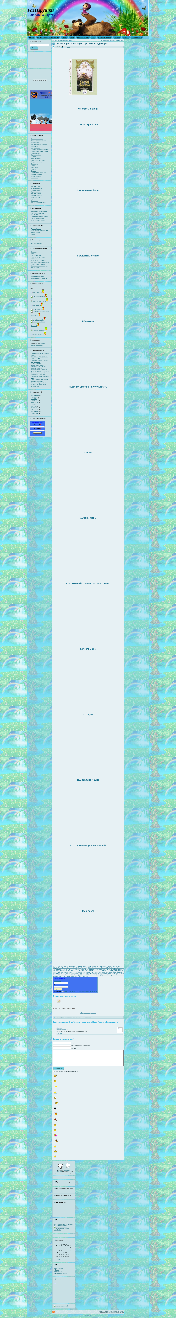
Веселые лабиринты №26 (38, 383)
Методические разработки (38, 172)
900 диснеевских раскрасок (88, 1013)
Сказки (33, 234)
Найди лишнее (35, 148)
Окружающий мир (36, 155)
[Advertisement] (36, 60)
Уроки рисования (36, 158)
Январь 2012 (34, 413)
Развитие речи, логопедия (38, 260)
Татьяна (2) (40, 334)
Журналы (33, 252)
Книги (32, 253)
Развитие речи (35, 156)
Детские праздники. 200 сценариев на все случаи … (39, 373)
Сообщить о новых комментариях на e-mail (67, 1071)
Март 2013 (34, 399)
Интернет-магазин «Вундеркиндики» (36, 175)
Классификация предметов (39, 144)
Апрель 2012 (34, 408)
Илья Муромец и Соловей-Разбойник (64, 40)
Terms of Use (108, 1311)
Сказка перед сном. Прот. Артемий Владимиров (82, 43)
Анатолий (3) (42, 301)
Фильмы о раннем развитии (39, 278)
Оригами (33, 165)
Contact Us (101, 1311)
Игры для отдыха (36, 186)
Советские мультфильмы (38, 220)
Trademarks (116, 1311)
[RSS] (53, 1312)
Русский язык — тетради (38, 264)
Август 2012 (34, 402)
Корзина (33, 171)
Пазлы (33, 199)
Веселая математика (37, 139)
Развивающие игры (36, 188)
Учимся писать (35, 267)
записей (59, 1271)
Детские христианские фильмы (40, 230)
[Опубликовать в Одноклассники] (59, 1002)
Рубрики (33, 169)
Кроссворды (34, 164)
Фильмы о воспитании (37, 276)
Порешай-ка (34, 201)
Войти (57, 1270)
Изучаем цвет (35, 142)
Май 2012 (34, 406)
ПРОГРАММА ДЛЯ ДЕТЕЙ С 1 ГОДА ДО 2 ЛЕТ (39, 357)
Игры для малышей (36, 195)
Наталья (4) (41, 296)
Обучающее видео (36, 243)
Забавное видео (35, 232)
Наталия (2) (41, 330)
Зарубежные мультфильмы (39, 211)
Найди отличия (35, 153)
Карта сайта (34, 167)
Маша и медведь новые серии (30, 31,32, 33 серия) (39, 380)
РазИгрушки (40, 9)
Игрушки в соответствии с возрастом (112, 40)
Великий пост (35, 386)
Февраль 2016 (35, 395)
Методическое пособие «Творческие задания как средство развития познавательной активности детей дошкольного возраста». (40, 368)
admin (68, 47)
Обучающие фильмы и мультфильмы (37, 214)
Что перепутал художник (38, 160)
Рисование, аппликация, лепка (40, 262)
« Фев (58, 1259)
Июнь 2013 (34, 397)
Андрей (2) (40, 320)
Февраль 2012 (35, 411)
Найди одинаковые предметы (39, 151)
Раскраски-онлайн (36, 190)
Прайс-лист (34, 178)
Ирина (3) (39, 309)
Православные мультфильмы (39, 216)
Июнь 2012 (34, 404)
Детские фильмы (36, 229)
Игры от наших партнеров (38, 202)
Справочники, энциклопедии (39, 266)
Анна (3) (38, 305)
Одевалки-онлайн (36, 192)
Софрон (59, 1028)
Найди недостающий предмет (39, 149)
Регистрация (59, 1268)
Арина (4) (39, 292)
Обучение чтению (36, 255)
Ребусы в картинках (36, 162)
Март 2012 (34, 409)
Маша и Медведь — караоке (38, 344)
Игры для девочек (36, 193)
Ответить (59, 1033)
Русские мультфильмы (37, 218)
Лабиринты (34, 146)
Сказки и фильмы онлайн (84, 1017)
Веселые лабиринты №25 (38, 384)
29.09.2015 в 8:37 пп (62, 1029)
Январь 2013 (34, 400)
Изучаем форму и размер (38, 141)
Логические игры (36, 197)
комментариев (61, 1273)
